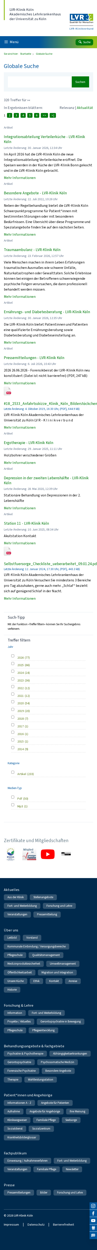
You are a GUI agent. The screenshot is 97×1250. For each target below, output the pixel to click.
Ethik (36, 981)
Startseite (26, 54)
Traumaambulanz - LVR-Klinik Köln (32, 249)
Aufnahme (13, 1111)
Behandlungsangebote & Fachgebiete (34, 1046)
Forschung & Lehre (18, 1005)
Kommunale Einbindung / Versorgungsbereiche (36, 946)
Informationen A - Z (19, 1103)
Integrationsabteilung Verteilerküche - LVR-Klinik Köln (44, 139)
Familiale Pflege (46, 1120)
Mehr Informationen (20, 177)
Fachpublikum (15, 1153)
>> (44, 115)
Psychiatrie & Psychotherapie (25, 1053)
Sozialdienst (15, 1128)
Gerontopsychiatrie (19, 1062)
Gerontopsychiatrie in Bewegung (60, 1021)
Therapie (12, 1079)
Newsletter (72, 1169)
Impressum (11, 1224)
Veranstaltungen (17, 914)
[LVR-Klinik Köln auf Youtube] (93, 1220)
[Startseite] (81, 19)
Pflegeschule (15, 955)
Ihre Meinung (77, 1111)
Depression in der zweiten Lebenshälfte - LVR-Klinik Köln (46, 480)
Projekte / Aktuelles (19, 1021)
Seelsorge (71, 1120)
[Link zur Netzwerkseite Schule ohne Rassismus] (66, 854)
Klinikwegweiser (17, 1120)
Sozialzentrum (41, 1128)
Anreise (73, 981)
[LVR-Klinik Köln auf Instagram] (93, 1206)
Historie (12, 990)
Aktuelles (11, 889)
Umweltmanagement (63, 964)
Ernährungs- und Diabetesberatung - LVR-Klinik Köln (47, 312)
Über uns (11, 930)
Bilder (43, 1192)
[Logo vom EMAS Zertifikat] (11, 854)
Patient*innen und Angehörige (28, 1095)
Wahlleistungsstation (40, 1079)
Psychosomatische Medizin (57, 1062)
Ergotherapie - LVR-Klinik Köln (28, 442)
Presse (9, 1185)
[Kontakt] (93, 1228)
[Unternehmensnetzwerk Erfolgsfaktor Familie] (29, 854)
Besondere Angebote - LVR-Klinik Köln (35, 193)
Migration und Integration (57, 972)
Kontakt (54, 981)
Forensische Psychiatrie (21, 1071)
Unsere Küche (15, 981)
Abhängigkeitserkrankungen (70, 1053)
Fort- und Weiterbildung (22, 906)
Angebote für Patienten (55, 1103)
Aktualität (85, 107)
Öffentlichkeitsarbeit (19, 972)
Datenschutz (36, 1224)
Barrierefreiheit (63, 1224)
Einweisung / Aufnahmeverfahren (27, 1161)
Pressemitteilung (47, 914)
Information (14, 1013)
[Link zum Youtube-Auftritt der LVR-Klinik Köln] (48, 854)
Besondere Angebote (58, 1071)
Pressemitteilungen (18, 1192)
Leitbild (12, 938)
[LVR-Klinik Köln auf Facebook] (93, 1213)
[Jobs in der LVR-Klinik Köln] (93, 1235)
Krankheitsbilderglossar (21, 1137)
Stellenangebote (43, 897)
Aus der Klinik (15, 897)
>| (52, 115)
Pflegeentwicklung (43, 1030)
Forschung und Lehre (59, 906)
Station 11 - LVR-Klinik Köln (26, 523)
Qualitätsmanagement (46, 955)
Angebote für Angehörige (45, 1111)
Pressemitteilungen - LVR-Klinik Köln (34, 357)
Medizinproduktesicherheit (23, 964)
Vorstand (32, 938)
